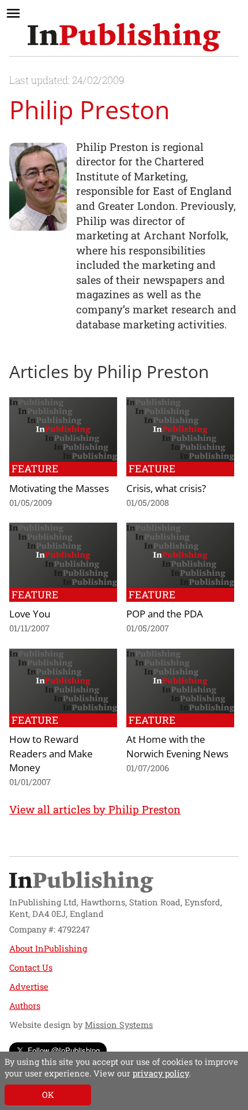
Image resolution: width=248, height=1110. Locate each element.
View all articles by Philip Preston (95, 809)
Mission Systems (119, 1024)
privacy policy (161, 1073)
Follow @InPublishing (64, 1050)
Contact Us (30, 967)
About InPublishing (48, 948)
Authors (24, 1005)
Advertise (28, 986)
